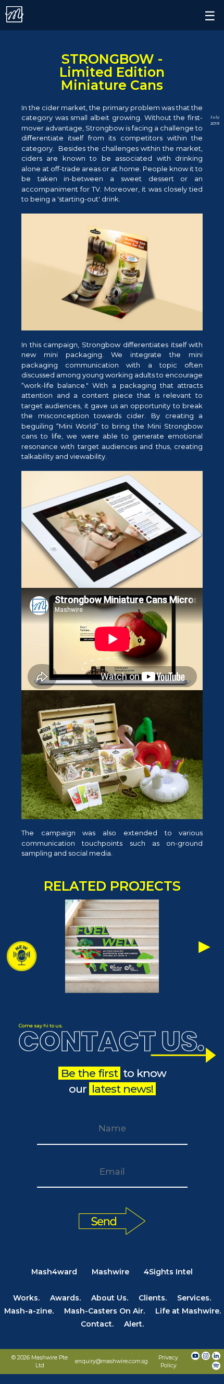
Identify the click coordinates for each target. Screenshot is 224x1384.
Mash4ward (54, 1271)
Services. (194, 1298)
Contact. (97, 1324)
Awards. (65, 1298)
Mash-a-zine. (29, 1311)
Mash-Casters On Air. (104, 1311)
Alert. (134, 1324)
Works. (26, 1298)
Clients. (153, 1298)
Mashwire (110, 1271)
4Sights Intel (168, 1271)
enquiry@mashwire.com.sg (111, 1361)
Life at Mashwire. (188, 1311)
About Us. (109, 1298)
